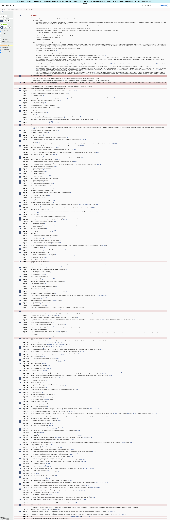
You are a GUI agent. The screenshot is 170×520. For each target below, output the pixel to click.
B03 (90, 52)
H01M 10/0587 (26, 375)
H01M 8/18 (102, 319)
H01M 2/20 (25, 105)
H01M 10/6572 (26, 492)
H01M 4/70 (25, 231)
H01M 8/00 (25, 311)
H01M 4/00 (25, 124)
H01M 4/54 (25, 212)
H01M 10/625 (4, 24)
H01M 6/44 (25, 302)
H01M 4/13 (25, 141)
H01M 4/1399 (25, 166)
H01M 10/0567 (26, 365)
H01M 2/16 (25, 102)
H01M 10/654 (25, 456)
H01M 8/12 (25, 324)
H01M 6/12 (25, 274)
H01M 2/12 (25, 98)
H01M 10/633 (25, 439)
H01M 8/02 (25, 315)
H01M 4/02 (25, 130)
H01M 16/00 (25, 518)
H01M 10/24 (25, 392)
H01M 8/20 (25, 331)
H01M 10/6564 (26, 478)
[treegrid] (90, 266)
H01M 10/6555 (26, 466)
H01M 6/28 (25, 288)
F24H (115, 63)
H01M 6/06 (25, 269)
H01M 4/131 (25, 145)
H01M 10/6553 (26, 463)
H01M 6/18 (46, 278)
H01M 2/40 (25, 122)
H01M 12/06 (25, 513)
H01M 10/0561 (26, 354)
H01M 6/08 (25, 271)
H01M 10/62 (25, 428)
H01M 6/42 (25, 300)
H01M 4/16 (25, 169)
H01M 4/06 (35, 128)
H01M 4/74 (25, 237)
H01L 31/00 (43, 84)
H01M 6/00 (25, 261)
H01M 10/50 (25, 415)
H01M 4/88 (25, 250)
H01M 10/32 (25, 399)
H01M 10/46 (111, 97)
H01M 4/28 (25, 183)
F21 (157, 63)
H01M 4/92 (25, 254)
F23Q (106, 55)
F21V (37, 69)
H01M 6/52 (25, 309)
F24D (111, 63)
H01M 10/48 (25, 413)
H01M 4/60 (25, 223)
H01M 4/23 (25, 178)
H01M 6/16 (25, 278)
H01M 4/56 (25, 214)
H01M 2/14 (25, 100)
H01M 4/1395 (25, 163)
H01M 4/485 (25, 204)
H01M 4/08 (25, 135)
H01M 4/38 (82, 139)
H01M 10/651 (25, 451)
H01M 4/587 (25, 221)
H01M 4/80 (25, 243)
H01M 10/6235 (26, 432)
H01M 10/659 (25, 496)
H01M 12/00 (25, 505)
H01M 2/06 (25, 93)
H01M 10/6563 (26, 477)
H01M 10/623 (25, 430)
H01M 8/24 (25, 336)
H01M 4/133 (25, 149)
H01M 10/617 (25, 427)
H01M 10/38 (61, 344)
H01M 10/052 (25, 348)
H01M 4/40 (25, 195)
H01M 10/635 (25, 440)
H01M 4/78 (25, 242)
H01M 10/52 (25, 416)
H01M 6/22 (25, 283)
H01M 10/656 (25, 471)
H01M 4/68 (25, 230)
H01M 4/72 (25, 233)
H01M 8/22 (25, 333)
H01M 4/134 (25, 151)
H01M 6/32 (25, 291)
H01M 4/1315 (25, 147)
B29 (75, 90)
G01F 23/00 (115, 413)
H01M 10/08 (25, 379)
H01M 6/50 (25, 307)
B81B (75, 80)
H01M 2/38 (25, 121)
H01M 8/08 (25, 320)
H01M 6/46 (25, 303)
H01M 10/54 (25, 418)
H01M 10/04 (25, 344)
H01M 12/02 (25, 509)
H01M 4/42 (25, 197)
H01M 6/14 (25, 276)
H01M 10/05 (25, 346)
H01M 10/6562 (26, 475)
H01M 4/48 (25, 202)
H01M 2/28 (25, 112)
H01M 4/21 (25, 175)
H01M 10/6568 (26, 485)
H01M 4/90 (25, 252)
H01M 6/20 (25, 281)
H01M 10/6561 (26, 473)
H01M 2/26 (25, 110)
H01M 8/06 (25, 319)
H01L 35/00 (48, 84)
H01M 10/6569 (26, 487)
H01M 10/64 (25, 444)
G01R (153, 413)
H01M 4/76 (25, 240)
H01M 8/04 (51, 122)
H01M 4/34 (25, 190)
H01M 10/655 (25, 458)
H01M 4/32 (25, 188)
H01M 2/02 (25, 90)
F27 (123, 63)
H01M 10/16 (25, 385)
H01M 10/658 (25, 494)
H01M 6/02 (25, 266)
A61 (56, 50)
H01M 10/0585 (26, 373)
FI (8, 45)
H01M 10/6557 (26, 470)
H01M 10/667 (45, 415)
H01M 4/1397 (25, 164)
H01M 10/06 (25, 377)
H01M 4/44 (25, 199)
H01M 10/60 (91, 408)
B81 (64, 80)
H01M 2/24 (25, 109)
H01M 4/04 (25, 132)
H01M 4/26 (25, 182)
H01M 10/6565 (26, 480)
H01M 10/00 (25, 338)
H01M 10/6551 (26, 459)
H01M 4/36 (25, 192)
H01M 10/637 (25, 442)
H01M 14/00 (25, 516)
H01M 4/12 (25, 139)
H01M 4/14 (25, 168)
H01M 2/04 (25, 91)
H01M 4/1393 (25, 161)
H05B (66, 65)
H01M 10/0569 (26, 368)
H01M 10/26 (25, 394)
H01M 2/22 (25, 107)
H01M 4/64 (25, 226)
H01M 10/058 (25, 370)
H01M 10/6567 (26, 484)
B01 (87, 52)
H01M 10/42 (25, 408)
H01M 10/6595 (26, 497)
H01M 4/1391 (25, 157)
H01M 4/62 (25, 225)
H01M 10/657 (25, 489)
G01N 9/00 (135, 413)
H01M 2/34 (25, 117)
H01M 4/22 (25, 176)
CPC (3, 45)
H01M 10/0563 (26, 358)
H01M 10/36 (25, 403)
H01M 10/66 (25, 499)
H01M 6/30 (25, 290)
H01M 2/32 (25, 116)
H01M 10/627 (25, 435)
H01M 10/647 (25, 447)
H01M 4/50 (25, 206)
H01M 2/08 (25, 95)
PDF (6, 27)
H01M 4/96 (25, 257)
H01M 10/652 (25, 453)
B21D (102, 245)
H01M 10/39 (114, 143)
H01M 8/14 (25, 326)
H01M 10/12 (49, 344)
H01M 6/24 (25, 285)
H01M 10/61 (25, 422)
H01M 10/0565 (26, 361)
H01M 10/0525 (26, 349)
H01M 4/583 (25, 219)
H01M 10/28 (55, 344)
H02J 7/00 (59, 410)
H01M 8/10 (25, 322)
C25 (117, 82)
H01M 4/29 (25, 185)
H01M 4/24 (25, 180)
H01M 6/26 (25, 286)
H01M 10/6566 (26, 482)
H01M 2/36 (25, 119)
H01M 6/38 (25, 297)
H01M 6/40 (25, 298)
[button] (20, 15)
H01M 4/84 (25, 247)
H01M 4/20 (25, 173)
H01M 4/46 (25, 200)
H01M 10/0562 (26, 356)
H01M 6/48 (25, 305)
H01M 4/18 (25, 171)
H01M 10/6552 (26, 461)
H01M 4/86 (25, 249)
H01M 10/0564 (26, 360)
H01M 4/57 (25, 216)
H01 (23, 75)
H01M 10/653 (25, 454)
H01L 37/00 (54, 84)
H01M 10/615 (25, 425)
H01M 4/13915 (26, 159)
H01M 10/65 (25, 449)
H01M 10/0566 (26, 363)
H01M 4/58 (25, 218)
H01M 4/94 (48, 254)
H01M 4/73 (25, 235)
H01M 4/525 (87, 204)
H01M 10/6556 (26, 468)
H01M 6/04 (25, 267)
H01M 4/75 (25, 238)
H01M (24, 82)
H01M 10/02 (25, 342)
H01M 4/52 (25, 209)
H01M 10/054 (25, 351)
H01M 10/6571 (26, 490)
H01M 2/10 (25, 97)
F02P (79, 55)
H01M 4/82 (25, 245)
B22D (105, 245)
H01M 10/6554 (26, 465)
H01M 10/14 (25, 384)
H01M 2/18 (25, 104)
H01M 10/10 (25, 380)
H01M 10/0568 (26, 366)
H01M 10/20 (58, 377)
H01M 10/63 (25, 437)
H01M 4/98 (25, 259)
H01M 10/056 (25, 353)
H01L (37, 84)
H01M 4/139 (25, 156)
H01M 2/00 (25, 88)
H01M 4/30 (25, 187)
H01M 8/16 (25, 327)
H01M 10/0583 (26, 372)
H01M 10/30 (25, 397)
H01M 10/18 (25, 387)
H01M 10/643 (25, 446)
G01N (128, 413)
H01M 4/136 (25, 152)
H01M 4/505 (81, 204)
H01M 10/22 (25, 391)
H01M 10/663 (25, 501)
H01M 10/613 (25, 423)
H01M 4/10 (25, 137)
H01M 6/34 (25, 293)
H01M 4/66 (25, 228)
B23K (101, 52)
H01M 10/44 (25, 410)
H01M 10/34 (45, 397)
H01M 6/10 (25, 273)
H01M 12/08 (25, 514)
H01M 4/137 (25, 154)
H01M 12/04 (25, 511)
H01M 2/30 (25, 114)
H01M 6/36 (66, 281)
